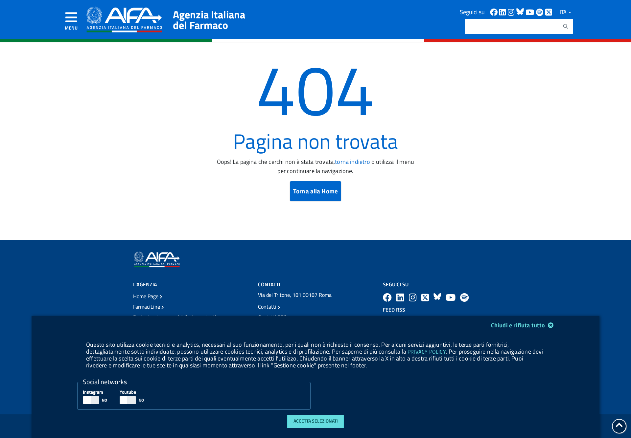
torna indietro (352, 161)
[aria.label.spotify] (464, 297)
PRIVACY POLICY (427, 352)
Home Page (146, 296)
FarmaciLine (147, 307)
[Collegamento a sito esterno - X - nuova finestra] (549, 11)
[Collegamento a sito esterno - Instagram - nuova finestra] (512, 11)
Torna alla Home (315, 191)
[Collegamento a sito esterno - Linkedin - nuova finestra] (503, 11)
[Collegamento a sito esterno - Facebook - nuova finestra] (494, 11)
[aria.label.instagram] (414, 297)
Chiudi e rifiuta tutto (519, 325)
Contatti (268, 307)
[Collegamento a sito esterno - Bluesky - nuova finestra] (521, 11)
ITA (564, 12)
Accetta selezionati (315, 421)
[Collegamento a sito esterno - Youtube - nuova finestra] (531, 11)
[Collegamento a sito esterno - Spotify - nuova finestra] (540, 11)
